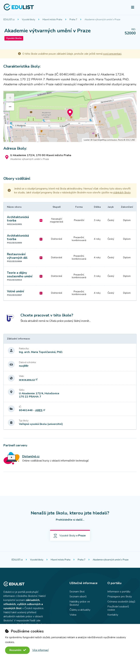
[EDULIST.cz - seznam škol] (18, 10)
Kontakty (112, 615)
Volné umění (15, 291)
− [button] (10, 106)
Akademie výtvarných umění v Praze (102, 19)
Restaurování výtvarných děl (17, 256)
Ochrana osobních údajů (121, 602)
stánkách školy (121, 192)
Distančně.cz (31, 456)
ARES (39, 410)
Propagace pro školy (119, 596)
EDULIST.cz (9, 19)
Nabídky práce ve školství (79, 603)
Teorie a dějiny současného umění (19, 274)
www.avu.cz (27, 380)
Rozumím (15, 650)
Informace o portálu (118, 591)
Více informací (40, 650)
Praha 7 (73, 19)
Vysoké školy (28, 19)
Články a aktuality (79, 610)
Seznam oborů (78, 596)
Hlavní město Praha (52, 19)
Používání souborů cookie (118, 608)
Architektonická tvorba (18, 219)
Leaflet (86, 140)
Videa (72, 615)
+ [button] (10, 97)
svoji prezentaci (112, 54)
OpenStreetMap (99, 140)
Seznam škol (77, 591)
